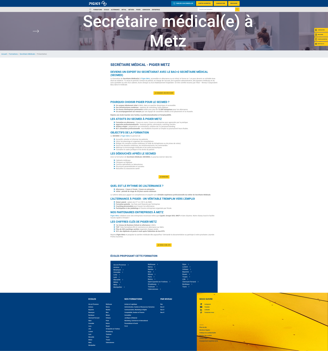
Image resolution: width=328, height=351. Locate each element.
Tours (184, 287)
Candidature (220, 3)
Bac (161, 304)
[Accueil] (90, 9)
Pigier (138, 10)
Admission (146, 10)
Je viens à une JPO (164, 245)
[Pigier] (98, 3)
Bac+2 (162, 307)
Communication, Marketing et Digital (135, 309)
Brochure (233, 3)
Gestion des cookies (205, 335)
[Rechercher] (237, 9)
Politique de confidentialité (207, 333)
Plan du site (203, 327)
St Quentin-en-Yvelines (113, 329)
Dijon (184, 264)
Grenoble (116, 272)
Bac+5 (162, 312)
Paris (150, 277)
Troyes (184, 277)
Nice (149, 272)
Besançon (117, 270)
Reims (150, 279)
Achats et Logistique (130, 304)
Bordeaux (186, 284)
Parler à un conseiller (184, 3)
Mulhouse (151, 264)
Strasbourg (152, 284)
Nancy (150, 267)
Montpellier (117, 287)
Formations (97, 10)
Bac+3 (162, 309)
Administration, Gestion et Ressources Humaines (139, 307)
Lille (184, 279)
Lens (115, 275)
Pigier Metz (145, 78)
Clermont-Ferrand (189, 282)
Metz (115, 285)
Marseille (116, 280)
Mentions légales (204, 330)
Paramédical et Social (131, 323)
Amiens (116, 267)
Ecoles (106, 10)
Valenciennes (153, 289)
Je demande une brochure (164, 93)
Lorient (185, 267)
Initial (124, 10)
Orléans (185, 269)
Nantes (150, 269)
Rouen (184, 274)
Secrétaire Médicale (27, 54)
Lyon (115, 277)
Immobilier (127, 315)
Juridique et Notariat (130, 318)
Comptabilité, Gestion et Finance (134, 312)
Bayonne (185, 272)
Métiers (131, 10)
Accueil (4, 54)
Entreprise (156, 10)
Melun (115, 282)
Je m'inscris (164, 177)
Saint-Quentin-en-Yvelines (158, 282)
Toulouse (151, 287)
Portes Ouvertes (204, 3)
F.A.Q (126, 326)
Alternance (115, 10)
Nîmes (150, 274)
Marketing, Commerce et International (136, 320)
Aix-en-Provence (119, 265)
